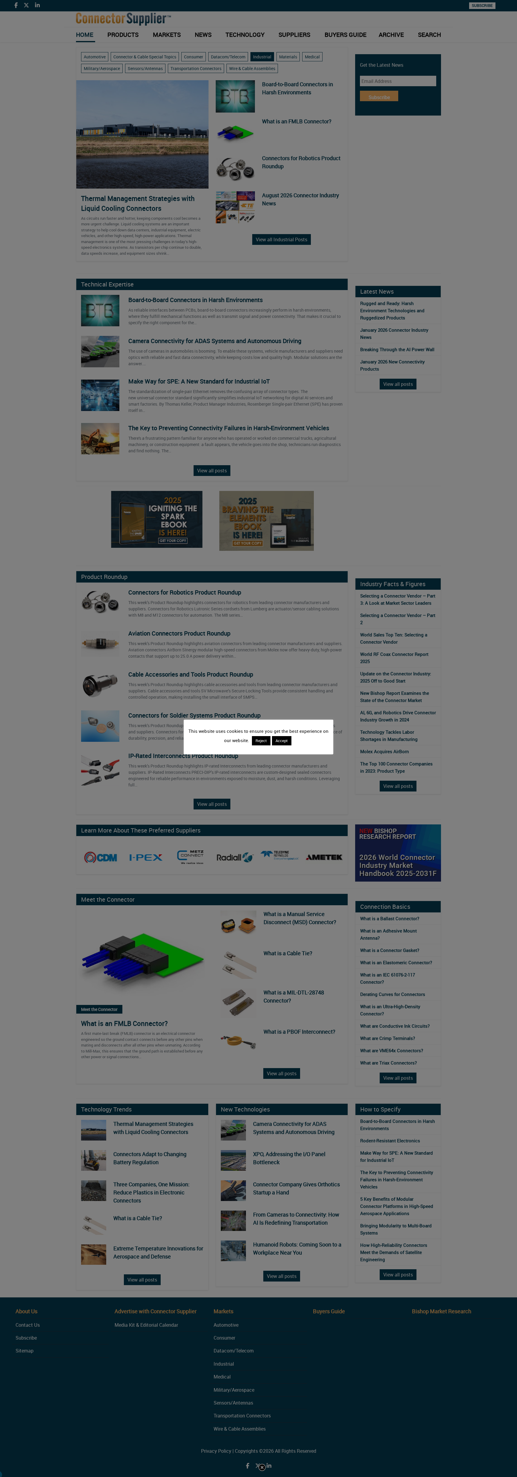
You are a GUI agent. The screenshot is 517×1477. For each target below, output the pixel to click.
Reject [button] (261, 740)
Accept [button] (282, 740)
